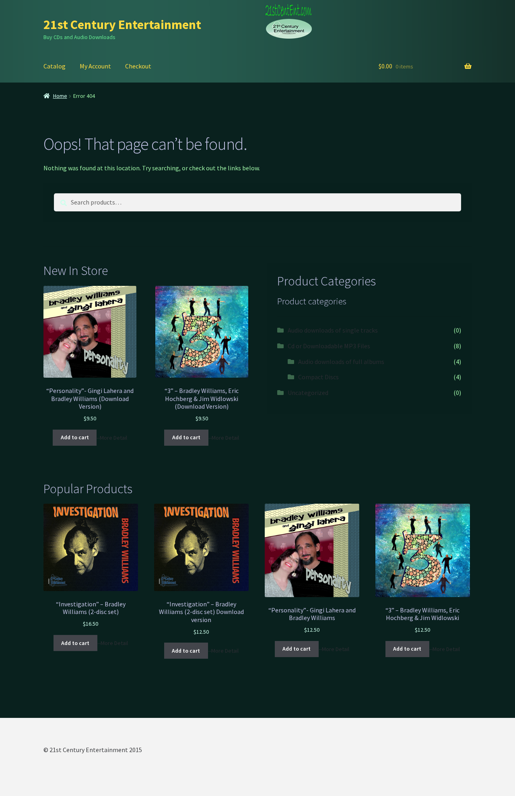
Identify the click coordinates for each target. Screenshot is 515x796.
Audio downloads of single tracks (333, 330)
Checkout (138, 66)
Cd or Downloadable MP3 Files (329, 346)
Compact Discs (318, 377)
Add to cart (75, 437)
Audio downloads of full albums (341, 362)
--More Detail (112, 437)
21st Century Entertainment (122, 25)
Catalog (54, 66)
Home (60, 95)
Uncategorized (308, 393)
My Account (95, 66)
